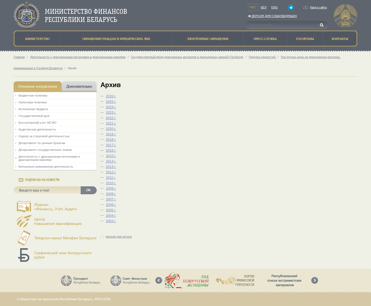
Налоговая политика (32, 102)
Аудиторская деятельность (37, 129)
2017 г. (111, 145)
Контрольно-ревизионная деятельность (45, 166)
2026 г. (111, 96)
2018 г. (111, 140)
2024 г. (111, 107)
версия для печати (119, 236)
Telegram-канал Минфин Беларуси (65, 238)
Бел (263, 7)
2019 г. (111, 134)
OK (88, 190)
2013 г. (111, 167)
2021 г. (111, 123)
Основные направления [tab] (37, 86)
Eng (274, 7)
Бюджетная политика (32, 95)
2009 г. (111, 188)
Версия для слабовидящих (274, 16)
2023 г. (111, 112)
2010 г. (111, 183)
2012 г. (111, 172)
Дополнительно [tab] (79, 86)
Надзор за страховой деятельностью (44, 136)
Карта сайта (318, 7)
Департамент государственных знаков (45, 149)
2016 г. (111, 150)
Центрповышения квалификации (58, 221)
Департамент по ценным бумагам (41, 143)
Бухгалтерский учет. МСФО (37, 122)
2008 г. (111, 194)
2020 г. (111, 129)
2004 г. (111, 216)
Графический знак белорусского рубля (63, 255)
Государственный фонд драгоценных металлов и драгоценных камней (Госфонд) (187, 57)
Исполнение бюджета (33, 109)
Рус (253, 7)
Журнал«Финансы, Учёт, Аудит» (55, 206)
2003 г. (111, 221)
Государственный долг (34, 115)
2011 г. (111, 178)
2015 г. (111, 156)
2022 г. (111, 118)
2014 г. (111, 161)
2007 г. (111, 199)
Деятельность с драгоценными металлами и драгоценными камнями (77, 57)
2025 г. (111, 102)
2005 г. (111, 210)
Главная (19, 57)
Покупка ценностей (262, 57)
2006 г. (111, 205)
